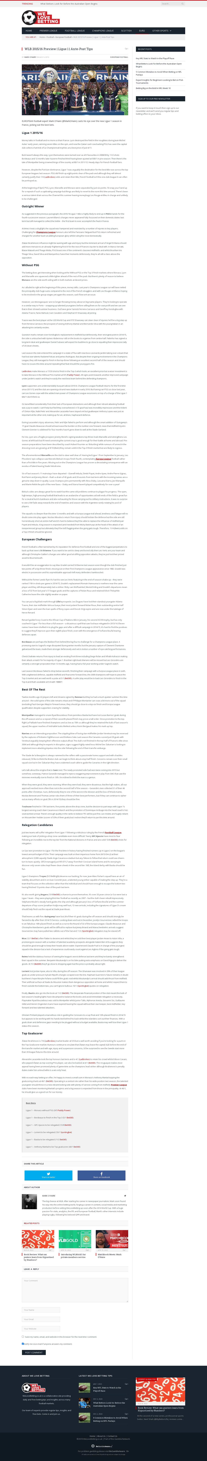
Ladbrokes (50, 177)
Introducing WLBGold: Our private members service (73, 1256)
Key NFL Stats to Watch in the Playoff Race (155, 58)
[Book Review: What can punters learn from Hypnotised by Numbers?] (38, 1240)
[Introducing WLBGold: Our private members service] (75, 1240)
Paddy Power (73, 375)
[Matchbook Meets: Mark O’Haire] (112, 1240)
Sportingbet (87, 931)
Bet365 (68, 678)
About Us (101, 1436)
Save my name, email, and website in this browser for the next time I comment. (61, 1336)
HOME (29, 30)
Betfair (35, 938)
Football (50, 37)
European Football (64, 37)
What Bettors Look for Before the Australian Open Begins (68, 3)
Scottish (126, 30)
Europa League (103, 458)
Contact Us (112, 1436)
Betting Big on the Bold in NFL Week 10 (153, 88)
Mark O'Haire (30, 57)
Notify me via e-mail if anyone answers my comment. (48, 1344)
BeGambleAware (117, 1451)
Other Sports (160, 30)
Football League (75, 30)
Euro (142, 30)
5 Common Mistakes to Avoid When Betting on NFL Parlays (110, 1419)
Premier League (48, 30)
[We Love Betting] (41, 17)
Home (42, 37)
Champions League (103, 30)
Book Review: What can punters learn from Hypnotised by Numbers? (39, 1257)
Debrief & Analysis (146, 1379)
